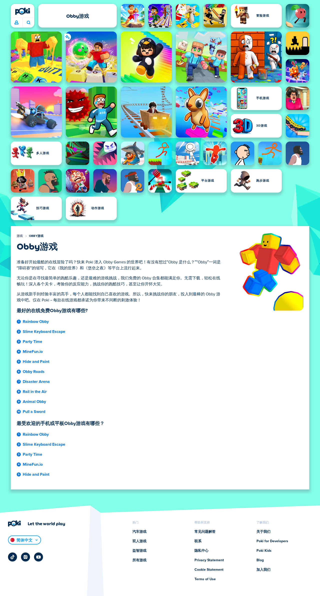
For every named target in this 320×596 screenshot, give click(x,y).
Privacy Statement (209, 560)
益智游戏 (139, 550)
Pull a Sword (34, 412)
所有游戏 (139, 560)
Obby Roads (33, 372)
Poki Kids (264, 550)
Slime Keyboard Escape (44, 332)
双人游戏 (139, 541)
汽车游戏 (139, 531)
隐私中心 (201, 550)
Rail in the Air (35, 392)
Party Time (32, 342)
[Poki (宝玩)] (22, 11)
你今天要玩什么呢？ (28, 23)
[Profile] (16, 23)
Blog (260, 560)
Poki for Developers (272, 541)
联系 (198, 541)
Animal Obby (34, 402)
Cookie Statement (209, 569)
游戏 (20, 236)
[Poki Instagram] (25, 556)
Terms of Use (205, 579)
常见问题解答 (205, 531)
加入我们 (263, 569)
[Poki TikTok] (12, 556)
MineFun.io (33, 352)
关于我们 (263, 531)
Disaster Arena (36, 382)
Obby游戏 (36, 236)
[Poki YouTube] (38, 556)
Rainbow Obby (36, 322)
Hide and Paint (36, 362)
